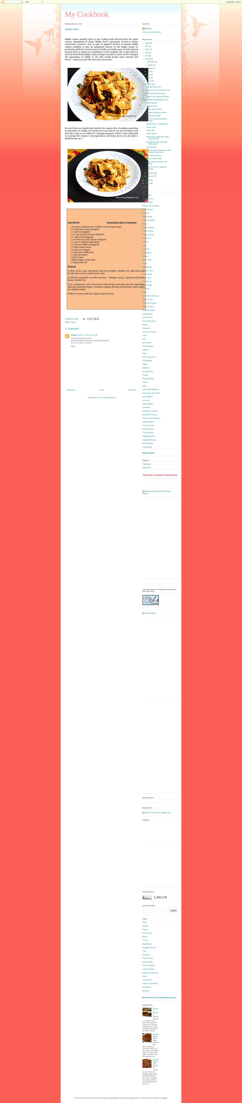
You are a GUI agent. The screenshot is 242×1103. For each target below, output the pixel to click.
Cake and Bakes (148, 969)
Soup (144, 386)
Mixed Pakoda (151, 103)
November (151, 62)
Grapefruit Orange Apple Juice (157, 100)
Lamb (144, 292)
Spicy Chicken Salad (154, 159)
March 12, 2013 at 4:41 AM (88, 335)
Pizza (144, 335)
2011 (147, 183)
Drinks (144, 263)
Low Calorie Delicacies (150, 296)
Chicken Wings (147, 231)
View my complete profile (151, 32)
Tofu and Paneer (148, 425)
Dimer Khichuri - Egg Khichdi (157, 124)
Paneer (145, 325)
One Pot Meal (147, 317)
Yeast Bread (146, 447)
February (150, 173)
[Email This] (88, 319)
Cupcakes (146, 249)
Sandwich (145, 368)
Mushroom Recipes (149, 303)
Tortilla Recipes (148, 429)
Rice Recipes (147, 360)
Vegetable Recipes (149, 948)
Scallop (145, 375)
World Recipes (147, 443)
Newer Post (71, 390)
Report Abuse (148, 453)
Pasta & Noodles (148, 965)
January (150, 176)
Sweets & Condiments (150, 973)
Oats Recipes (147, 314)
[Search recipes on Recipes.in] (149, 613)
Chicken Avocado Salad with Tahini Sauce (156, 143)
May (149, 78)
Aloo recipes (147, 195)
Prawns (145, 940)
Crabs (144, 245)
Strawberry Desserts (149, 415)
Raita (144, 353)
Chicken (145, 929)
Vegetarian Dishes (149, 440)
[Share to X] (93, 319)
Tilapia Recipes (148, 422)
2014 (147, 56)
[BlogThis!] (90, 319)
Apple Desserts (148, 199)
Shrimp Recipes (148, 379)
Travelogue (146, 464)
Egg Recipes (147, 267)
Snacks (145, 382)
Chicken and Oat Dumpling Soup (158, 90)
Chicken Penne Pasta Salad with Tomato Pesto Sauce (158, 151)
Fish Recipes (147, 281)
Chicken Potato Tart (153, 87)
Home (102, 390)
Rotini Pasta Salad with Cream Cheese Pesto (157, 138)
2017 (147, 46)
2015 (147, 53)
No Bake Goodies (148, 310)
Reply (73, 346)
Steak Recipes (147, 404)
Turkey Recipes (148, 433)
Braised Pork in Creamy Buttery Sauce (159, 997)
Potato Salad (151, 133)
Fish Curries (146, 278)
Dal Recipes (146, 253)
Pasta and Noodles (149, 332)
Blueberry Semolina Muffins (156, 112)
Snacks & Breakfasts (150, 983)
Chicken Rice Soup (153, 116)
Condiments (146, 238)
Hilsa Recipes (147, 285)
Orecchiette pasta (148, 321)
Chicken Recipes (148, 227)
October (150, 65)
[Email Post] (83, 319)
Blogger (164, 1098)
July (149, 71)
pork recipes (146, 343)
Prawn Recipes (147, 346)
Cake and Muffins (148, 220)
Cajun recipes (147, 217)
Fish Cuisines (147, 933)
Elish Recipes (147, 274)
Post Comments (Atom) (106, 398)
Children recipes (148, 235)
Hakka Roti (150, 130)
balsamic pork (147, 202)
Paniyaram (146, 328)
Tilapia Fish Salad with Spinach (157, 96)
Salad (144, 976)
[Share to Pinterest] (98, 319)
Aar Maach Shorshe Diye (155, 93)
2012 (147, 180)
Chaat (144, 224)
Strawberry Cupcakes (150, 411)
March (149, 84)
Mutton (144, 937)
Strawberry (146, 407)
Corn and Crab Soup (153, 155)
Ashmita (148, 29)
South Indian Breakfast (150, 389)
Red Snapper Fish (149, 357)
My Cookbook (87, 14)
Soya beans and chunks (151, 393)
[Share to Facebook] (95, 319)
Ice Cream (146, 289)
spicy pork (146, 400)
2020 (147, 43)
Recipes (145, 926)
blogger (74, 335)
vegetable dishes (148, 436)
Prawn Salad (151, 127)
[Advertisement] (159, 539)
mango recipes (147, 299)
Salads (73, 322)
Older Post (132, 390)
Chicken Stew (151, 147)
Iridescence (146, 468)
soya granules (147, 397)
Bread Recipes (147, 209)
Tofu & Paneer (147, 958)
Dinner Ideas (147, 260)
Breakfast (145, 213)
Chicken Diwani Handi (156, 1036)
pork (144, 339)
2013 (147, 59)
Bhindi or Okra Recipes (150, 206)
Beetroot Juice (151, 106)
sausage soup (147, 371)
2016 (147, 49)
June (149, 75)
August (150, 68)
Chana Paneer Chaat (154, 109)
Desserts (145, 256)
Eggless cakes (147, 271)
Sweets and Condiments (151, 418)
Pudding (145, 350)
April (149, 81)
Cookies (145, 242)
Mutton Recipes (148, 307)
